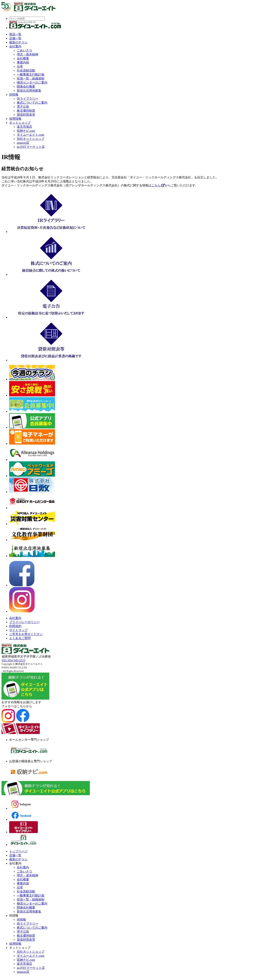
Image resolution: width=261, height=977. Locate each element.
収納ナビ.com (26, 130)
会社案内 (15, 46)
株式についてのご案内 (32, 102)
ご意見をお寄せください (26, 634)
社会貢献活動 (26, 70)
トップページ (18, 851)
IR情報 (13, 94)
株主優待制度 (26, 110)
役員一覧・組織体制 (30, 78)
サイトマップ (18, 630)
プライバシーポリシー (24, 622)
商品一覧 (15, 34)
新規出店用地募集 (29, 90)
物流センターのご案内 (32, 82)
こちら (156, 185)
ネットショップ (20, 122)
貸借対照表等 (26, 114)
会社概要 (23, 58)
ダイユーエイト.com (30, 134)
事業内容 (23, 62)
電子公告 (23, 106)
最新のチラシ (18, 42)
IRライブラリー (27, 98)
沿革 (20, 66)
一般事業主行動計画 (30, 74)
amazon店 (23, 142)
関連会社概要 (26, 86)
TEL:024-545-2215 (13, 660)
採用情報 (15, 118)
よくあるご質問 (20, 638)
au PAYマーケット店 (31, 146)
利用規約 (15, 626)
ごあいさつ (24, 50)
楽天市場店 (24, 126)
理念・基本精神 (27, 54)
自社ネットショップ (30, 138)
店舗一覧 (15, 38)
